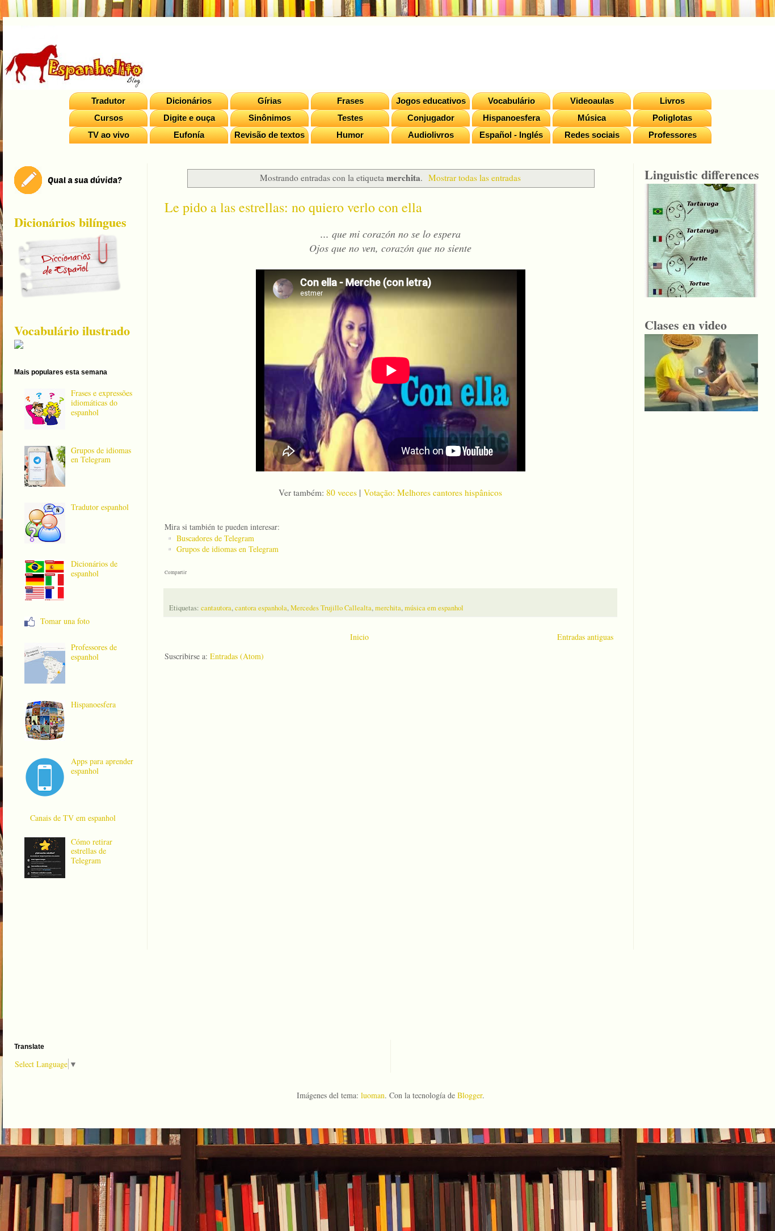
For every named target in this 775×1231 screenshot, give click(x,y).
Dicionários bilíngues (70, 222)
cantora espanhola (261, 608)
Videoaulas (592, 101)
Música (592, 118)
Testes (350, 118)
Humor (350, 135)
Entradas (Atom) (237, 656)
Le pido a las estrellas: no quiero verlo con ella (293, 207)
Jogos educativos (431, 101)
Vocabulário (511, 101)
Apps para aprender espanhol (102, 766)
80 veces (341, 492)
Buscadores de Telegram (215, 538)
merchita (388, 608)
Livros (672, 101)
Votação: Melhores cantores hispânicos (433, 492)
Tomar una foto (65, 621)
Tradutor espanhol (100, 506)
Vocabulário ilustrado (72, 330)
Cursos (108, 118)
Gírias (269, 101)
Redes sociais (592, 135)
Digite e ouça (189, 118)
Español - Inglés (511, 135)
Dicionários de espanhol (94, 568)
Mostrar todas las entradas (474, 177)
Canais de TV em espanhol (73, 817)
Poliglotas (672, 118)
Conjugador (430, 118)
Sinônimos (269, 118)
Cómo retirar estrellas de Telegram (91, 851)
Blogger (469, 1095)
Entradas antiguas (585, 636)
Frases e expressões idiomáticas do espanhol (101, 402)
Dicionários (189, 101)
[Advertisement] (390, 814)
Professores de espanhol (94, 652)
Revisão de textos (269, 135)
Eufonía (189, 135)
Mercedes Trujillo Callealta (331, 608)
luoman (373, 1095)
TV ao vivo (108, 135)
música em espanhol (434, 608)
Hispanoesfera (511, 118)
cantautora (216, 608)
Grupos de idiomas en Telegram (227, 548)
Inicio (359, 636)
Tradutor (108, 101)
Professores (672, 135)
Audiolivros (431, 135)
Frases (350, 101)
